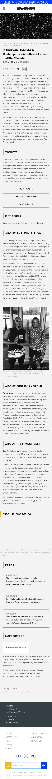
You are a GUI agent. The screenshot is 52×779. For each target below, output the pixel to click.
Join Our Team (37, 737)
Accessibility (11, 737)
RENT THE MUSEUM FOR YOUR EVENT (27, 5)
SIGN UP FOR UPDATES (39, 3)
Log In (9, 733)
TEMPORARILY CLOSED (25, 2)
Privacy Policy (35, 772)
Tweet (18, 68)
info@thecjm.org (12, 723)
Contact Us (36, 741)
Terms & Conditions (19, 772)
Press (8, 741)
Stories (9, 745)
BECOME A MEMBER (26, 196)
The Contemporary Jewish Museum (23, 5)
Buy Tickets (26, 188)
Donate (9, 749)
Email (24, 68)
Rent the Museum (39, 733)
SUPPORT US (43, 2)
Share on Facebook (12, 69)
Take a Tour (26, 204)
